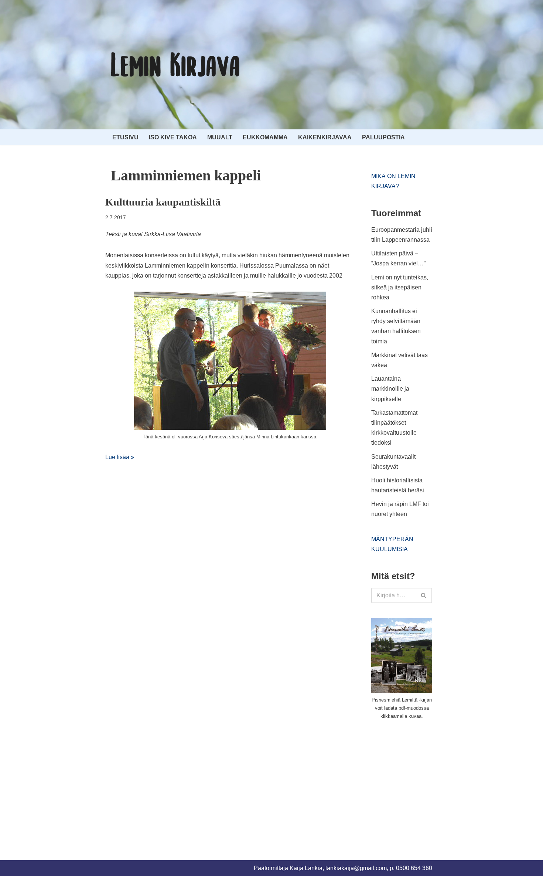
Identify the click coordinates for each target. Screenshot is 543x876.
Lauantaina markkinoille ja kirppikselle (390, 389)
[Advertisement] (426, 781)
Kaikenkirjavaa (325, 137)
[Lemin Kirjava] (175, 64)
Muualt (219, 137)
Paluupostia (383, 137)
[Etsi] (424, 595)
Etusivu (125, 137)
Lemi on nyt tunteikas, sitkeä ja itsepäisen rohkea (399, 287)
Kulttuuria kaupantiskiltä (163, 202)
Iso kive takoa (173, 137)
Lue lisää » (119, 457)
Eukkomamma (265, 137)
